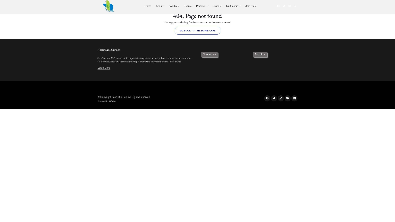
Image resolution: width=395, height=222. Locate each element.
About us (260, 54)
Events (187, 6)
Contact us (209, 54)
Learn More (104, 68)
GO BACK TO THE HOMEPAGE (198, 30)
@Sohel (112, 101)
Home (148, 6)
